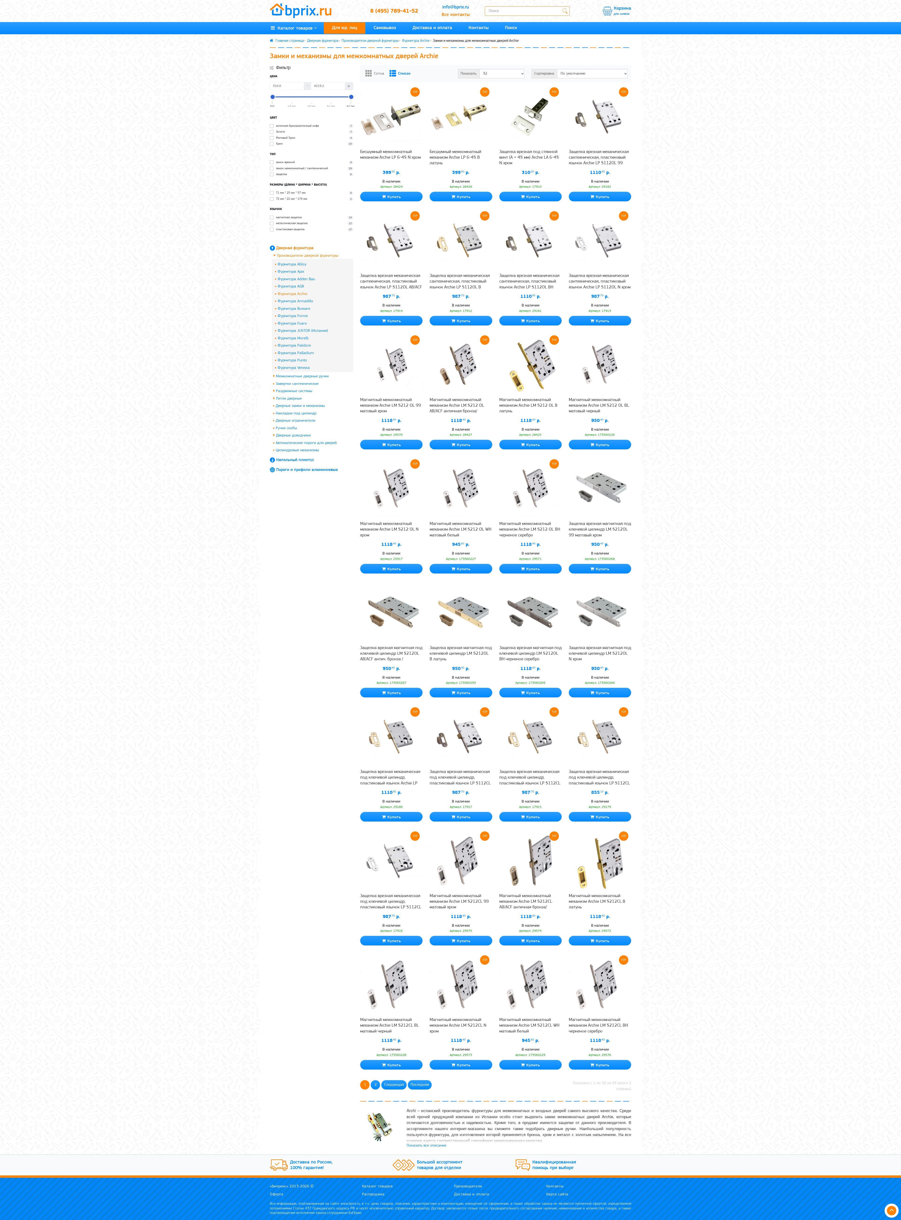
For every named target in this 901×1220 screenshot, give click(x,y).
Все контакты (456, 14)
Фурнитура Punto (292, 360)
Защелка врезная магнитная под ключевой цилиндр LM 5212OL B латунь (461, 654)
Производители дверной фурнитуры (370, 41)
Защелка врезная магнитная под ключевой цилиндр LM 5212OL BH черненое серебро (530, 654)
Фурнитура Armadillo (295, 301)
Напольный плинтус (295, 460)
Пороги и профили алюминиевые (307, 470)
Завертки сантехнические (297, 384)
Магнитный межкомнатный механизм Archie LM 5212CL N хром (458, 1026)
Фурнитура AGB (291, 286)
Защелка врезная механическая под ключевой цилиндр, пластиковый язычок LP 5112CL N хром (390, 904)
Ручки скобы (286, 428)
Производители (468, 1186)
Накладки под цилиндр (296, 413)
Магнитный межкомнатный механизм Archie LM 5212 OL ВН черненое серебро (529, 530)
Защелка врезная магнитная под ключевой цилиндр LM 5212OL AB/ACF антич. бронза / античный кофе (391, 656)
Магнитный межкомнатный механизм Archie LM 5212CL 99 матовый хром (459, 902)
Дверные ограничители (295, 421)
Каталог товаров (294, 28)
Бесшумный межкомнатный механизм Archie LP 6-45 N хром (390, 155)
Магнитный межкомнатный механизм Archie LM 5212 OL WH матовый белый (460, 530)
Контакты (479, 28)
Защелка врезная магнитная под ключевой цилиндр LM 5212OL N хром (600, 654)
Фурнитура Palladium (296, 353)
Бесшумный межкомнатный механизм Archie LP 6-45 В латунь (455, 158)
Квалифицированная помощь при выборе (554, 1165)
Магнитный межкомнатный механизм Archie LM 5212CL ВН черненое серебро (598, 1026)
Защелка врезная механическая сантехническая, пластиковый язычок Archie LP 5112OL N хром (599, 282)
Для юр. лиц (344, 28)
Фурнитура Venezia (294, 368)
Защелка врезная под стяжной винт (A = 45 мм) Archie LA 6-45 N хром (529, 158)
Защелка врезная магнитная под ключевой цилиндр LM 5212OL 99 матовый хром (600, 530)
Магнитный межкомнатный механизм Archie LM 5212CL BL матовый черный (389, 1026)
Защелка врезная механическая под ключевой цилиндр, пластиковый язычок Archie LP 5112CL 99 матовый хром (390, 780)
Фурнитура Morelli (293, 338)
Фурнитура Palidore (294, 346)
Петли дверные (288, 399)
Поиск (511, 28)
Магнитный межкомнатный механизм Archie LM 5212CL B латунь (597, 902)
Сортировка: (544, 74)
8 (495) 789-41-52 (394, 11)
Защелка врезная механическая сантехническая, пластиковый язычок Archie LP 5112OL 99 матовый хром (599, 160)
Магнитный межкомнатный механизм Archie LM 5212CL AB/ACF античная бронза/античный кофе (525, 904)
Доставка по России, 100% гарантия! (311, 1165)
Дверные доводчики (293, 435)
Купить (393, 197)
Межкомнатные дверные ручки (302, 376)
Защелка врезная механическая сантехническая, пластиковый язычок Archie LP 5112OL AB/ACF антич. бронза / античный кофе (391, 284)
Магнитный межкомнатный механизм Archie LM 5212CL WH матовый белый (529, 1026)
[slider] (272, 97)
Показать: (469, 74)
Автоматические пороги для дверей (306, 443)
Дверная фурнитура (322, 41)
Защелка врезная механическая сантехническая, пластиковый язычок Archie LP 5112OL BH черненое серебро (529, 284)
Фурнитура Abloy (292, 264)
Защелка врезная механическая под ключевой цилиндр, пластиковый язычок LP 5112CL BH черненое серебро (599, 780)
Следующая (394, 1085)
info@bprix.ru (455, 7)
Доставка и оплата (432, 28)
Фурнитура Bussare (294, 309)
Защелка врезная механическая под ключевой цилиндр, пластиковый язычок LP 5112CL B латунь (529, 780)
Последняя (420, 1085)
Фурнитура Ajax (291, 272)
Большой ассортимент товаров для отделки (439, 1165)
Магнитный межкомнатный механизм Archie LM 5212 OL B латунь (528, 406)
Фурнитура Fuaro (292, 323)
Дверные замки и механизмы (300, 406)
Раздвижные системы (293, 391)
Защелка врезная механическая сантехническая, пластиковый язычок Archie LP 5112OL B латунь (460, 284)
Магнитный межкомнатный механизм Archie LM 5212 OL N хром (389, 530)
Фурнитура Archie (416, 41)
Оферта (276, 1194)
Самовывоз (385, 28)
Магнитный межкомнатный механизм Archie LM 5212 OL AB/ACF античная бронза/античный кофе (457, 408)
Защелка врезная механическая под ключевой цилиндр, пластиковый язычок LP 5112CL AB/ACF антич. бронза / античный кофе (460, 783)
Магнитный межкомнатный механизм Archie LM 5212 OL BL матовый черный (599, 406)
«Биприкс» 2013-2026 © (292, 1186)
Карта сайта (557, 1194)
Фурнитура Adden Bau (296, 279)
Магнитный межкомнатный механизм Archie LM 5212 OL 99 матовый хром (390, 406)
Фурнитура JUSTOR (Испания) (303, 331)
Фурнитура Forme (293, 316)
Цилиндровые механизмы (297, 450)
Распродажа (373, 1194)
